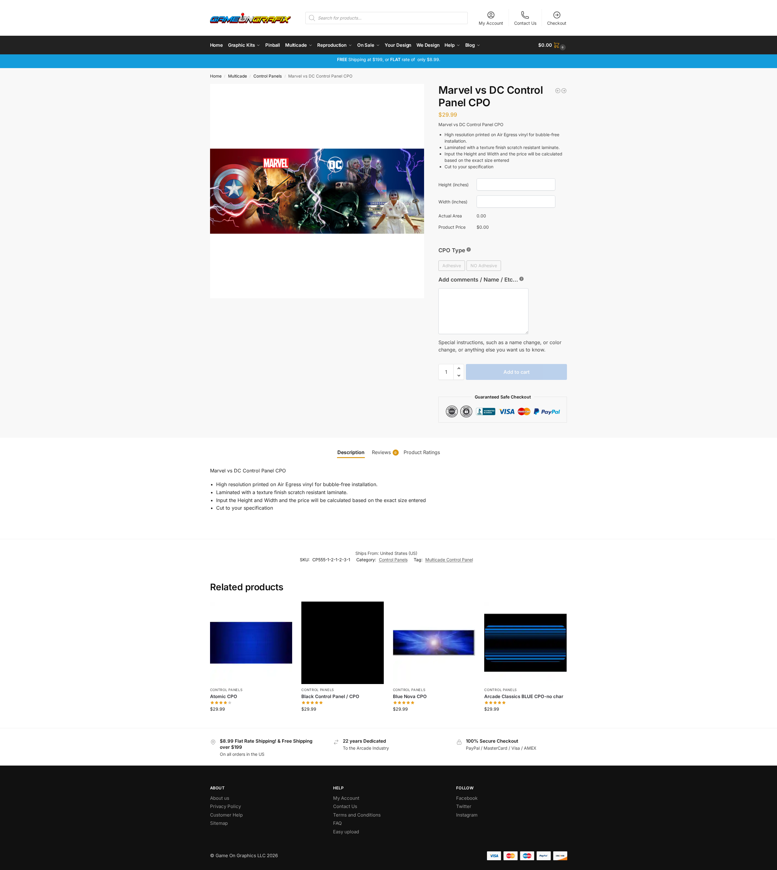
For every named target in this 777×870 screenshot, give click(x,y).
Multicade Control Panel (449, 559)
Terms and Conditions (357, 815)
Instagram (466, 815)
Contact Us (525, 23)
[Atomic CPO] (251, 643)
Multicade (237, 76)
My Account (491, 23)
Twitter (463, 806)
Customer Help (226, 815)
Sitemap (219, 823)
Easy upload (346, 832)
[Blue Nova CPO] (434, 643)
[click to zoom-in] (317, 191)
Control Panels (267, 76)
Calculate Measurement (251, 721)
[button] (552, 45)
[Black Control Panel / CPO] (342, 643)
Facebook (466, 798)
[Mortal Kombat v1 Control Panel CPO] (564, 91)
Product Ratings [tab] (422, 452)
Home (216, 76)
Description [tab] (351, 452)
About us (220, 798)
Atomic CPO (223, 696)
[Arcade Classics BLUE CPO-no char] (525, 643)
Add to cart (516, 372)
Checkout (556, 23)
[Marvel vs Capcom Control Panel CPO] (558, 91)
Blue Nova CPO (410, 696)
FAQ (337, 823)
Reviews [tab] (384, 452)
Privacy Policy (225, 806)
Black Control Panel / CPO (330, 696)
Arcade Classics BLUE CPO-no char (523, 696)
